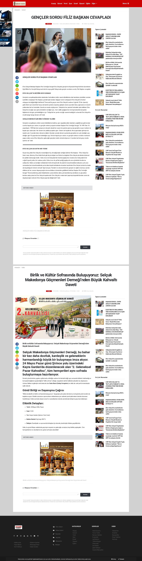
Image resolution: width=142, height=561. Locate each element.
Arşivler (57, 537)
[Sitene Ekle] (38, 536)
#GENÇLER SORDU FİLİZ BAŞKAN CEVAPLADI (36, 231)
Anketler (114, 533)
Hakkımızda (17, 542)
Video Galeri (59, 530)
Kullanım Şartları (35, 542)
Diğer (94, 3)
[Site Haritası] (35, 536)
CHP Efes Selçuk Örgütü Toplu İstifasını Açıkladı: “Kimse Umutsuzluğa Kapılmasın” (115, 176)
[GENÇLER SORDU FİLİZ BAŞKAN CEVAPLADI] (53, 50)
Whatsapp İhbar (34, 544)
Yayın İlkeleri (17, 544)
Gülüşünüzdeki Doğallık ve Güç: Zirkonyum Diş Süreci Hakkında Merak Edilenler (114, 76)
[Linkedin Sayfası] (28, 536)
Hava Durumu (96, 531)
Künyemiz (58, 541)
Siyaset (81, 3)
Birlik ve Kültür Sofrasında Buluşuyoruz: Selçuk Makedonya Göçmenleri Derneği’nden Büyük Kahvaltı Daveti (114, 66)
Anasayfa (17, 10)
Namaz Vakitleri (97, 535)
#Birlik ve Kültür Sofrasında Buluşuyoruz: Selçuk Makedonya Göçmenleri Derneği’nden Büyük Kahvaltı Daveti (54, 480)
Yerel (65, 3)
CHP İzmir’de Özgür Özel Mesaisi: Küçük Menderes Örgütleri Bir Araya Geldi (114, 152)
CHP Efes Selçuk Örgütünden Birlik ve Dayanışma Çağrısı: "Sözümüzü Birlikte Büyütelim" (115, 160)
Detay (114, 559)
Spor (70, 3)
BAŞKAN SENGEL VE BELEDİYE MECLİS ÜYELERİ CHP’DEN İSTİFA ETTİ (115, 134)
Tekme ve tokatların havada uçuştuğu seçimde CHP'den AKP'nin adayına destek (114, 168)
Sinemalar (95, 543)
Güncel (59, 3)
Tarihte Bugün (96, 541)
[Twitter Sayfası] (18, 536)
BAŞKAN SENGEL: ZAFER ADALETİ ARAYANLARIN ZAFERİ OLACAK (113, 36)
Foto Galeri (59, 527)
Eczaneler (95, 537)
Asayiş (53, 3)
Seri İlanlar (95, 545)
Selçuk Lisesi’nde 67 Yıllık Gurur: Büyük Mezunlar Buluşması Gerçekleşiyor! (114, 102)
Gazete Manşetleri (97, 550)
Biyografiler (115, 535)
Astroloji (114, 539)
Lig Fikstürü (95, 539)
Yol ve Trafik (96, 533)
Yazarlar (58, 534)
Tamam (121, 559)
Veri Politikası (18, 547)
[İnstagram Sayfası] (21, 536)
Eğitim (88, 3)
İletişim (57, 544)
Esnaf (76, 3)
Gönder (85, 247)
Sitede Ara (115, 531)
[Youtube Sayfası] (25, 536)
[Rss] (32, 536)
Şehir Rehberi (96, 548)
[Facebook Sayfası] (15, 536)
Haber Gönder (34, 547)
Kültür (23, 267)
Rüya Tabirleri (116, 537)
